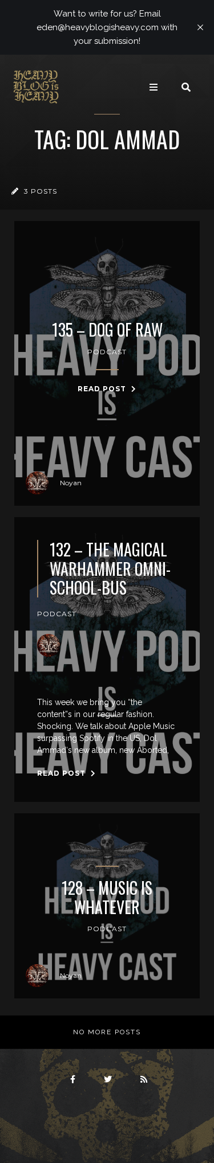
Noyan (71, 482)
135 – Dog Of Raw (107, 329)
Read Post (103, 388)
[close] (200, 27)
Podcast (107, 351)
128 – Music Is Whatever (107, 897)
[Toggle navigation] (153, 87)
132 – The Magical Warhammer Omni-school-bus (110, 568)
